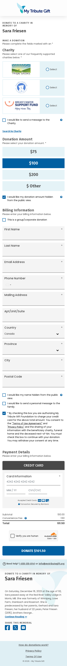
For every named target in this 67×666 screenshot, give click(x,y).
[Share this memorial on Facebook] (7, 627)
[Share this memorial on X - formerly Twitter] (15, 627)
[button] (61, 123)
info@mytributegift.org (51, 563)
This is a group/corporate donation (27, 219)
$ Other (34, 186)
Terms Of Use (34, 656)
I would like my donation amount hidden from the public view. (30, 198)
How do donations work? (33, 645)
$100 (33, 163)
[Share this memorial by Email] (23, 627)
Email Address (14, 262)
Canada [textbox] (9, 334)
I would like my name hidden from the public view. (32, 396)
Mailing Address (15, 295)
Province (10, 344)
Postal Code (13, 377)
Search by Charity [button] (11, 131)
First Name (12, 229)
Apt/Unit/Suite (14, 311)
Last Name (12, 246)
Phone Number (15, 278)
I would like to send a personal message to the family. (33, 405)
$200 (33, 174)
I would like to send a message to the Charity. (28, 121)
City (7, 360)
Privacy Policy (33, 650)
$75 (33, 151)
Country (10, 328)
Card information (19, 476)
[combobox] (8, 285)
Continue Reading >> (16, 616)
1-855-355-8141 (27, 563)
